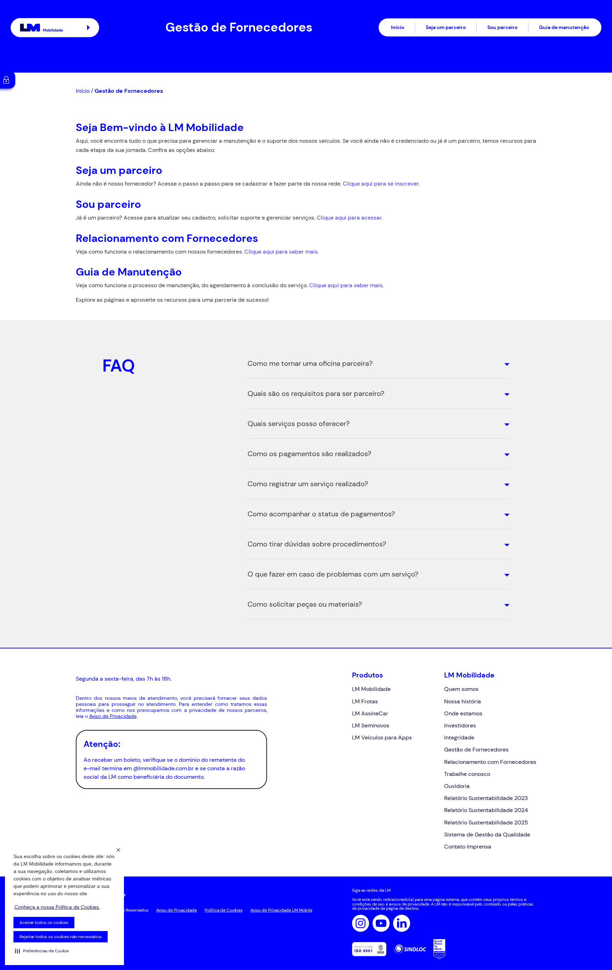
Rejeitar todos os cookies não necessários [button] (60, 937)
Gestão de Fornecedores (476, 749)
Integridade (459, 737)
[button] (41, 951)
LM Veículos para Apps (382, 737)
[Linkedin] (401, 923)
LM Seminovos (370, 725)
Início (397, 27)
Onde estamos (463, 713)
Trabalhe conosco (467, 774)
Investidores (460, 725)
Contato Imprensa (467, 846)
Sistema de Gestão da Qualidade (487, 834)
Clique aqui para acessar (349, 217)
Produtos (367, 675)
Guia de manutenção (564, 27)
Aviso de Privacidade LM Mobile (281, 910)
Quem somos (461, 689)
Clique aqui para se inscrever (381, 183)
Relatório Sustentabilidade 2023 (486, 798)
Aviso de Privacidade (113, 716)
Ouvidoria (457, 786)
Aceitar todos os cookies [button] (43, 922)
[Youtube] (381, 923)
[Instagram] (360, 923)
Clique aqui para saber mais (281, 251)
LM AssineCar (370, 713)
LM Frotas (365, 701)
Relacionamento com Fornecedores (490, 762)
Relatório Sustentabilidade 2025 (486, 822)
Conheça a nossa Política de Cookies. (57, 907)
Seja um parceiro (446, 27)
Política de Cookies (224, 910)
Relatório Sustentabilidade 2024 (486, 810)
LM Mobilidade (371, 689)
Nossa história (462, 701)
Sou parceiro (502, 27)
